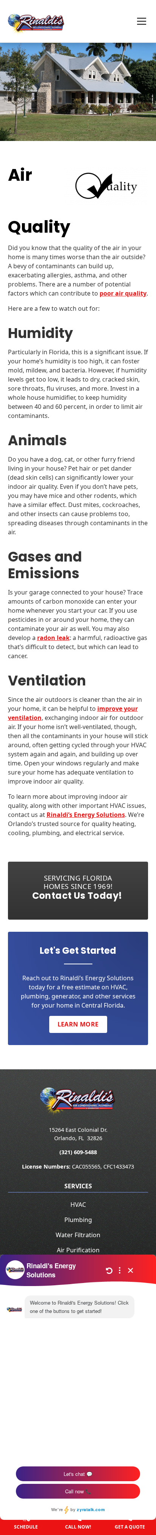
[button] (137, 21)
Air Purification (78, 1250)
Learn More (78, 1024)
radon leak (53, 638)
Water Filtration (78, 1235)
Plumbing (78, 1220)
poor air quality (123, 293)
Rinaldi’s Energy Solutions (86, 815)
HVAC (78, 1204)
